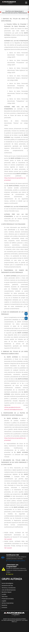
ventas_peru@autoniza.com (12, 407)
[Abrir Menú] (26, 2)
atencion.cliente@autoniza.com (13, 409)
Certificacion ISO (12, 555)
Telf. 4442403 (8, 539)
